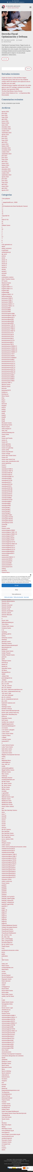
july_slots (4, 701)
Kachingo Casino (6, 706)
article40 (4, 273)
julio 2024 (4, 155)
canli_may (4, 430)
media (3, 766)
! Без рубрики (6, 198)
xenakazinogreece (7, 1138)
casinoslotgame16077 (8, 536)
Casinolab (4, 524)
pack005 (4, 891)
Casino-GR (5, 457)
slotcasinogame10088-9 (8, 1015)
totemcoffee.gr (6, 1096)
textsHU (4, 1084)
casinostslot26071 (7, 565)
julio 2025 (4, 136)
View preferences (16, 594)
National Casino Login (8, 797)
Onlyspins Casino (6, 879)
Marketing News (6, 760)
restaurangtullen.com (7, 967)
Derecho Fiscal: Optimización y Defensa (14, 35)
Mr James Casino (7, 783)
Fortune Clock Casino (8, 626)
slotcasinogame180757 (8, 1021)
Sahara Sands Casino (7, 1002)
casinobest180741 (7, 474)
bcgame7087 (5, 290)
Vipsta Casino (5, 1119)
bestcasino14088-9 (7, 302)
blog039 (4, 405)
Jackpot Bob (5, 676)
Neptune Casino (6, 799)
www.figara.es (6, 1132)
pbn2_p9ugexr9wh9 (7, 940)
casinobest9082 (6, 505)
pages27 (4, 917)
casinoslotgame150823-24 (9, 534)
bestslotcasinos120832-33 (9, 348)
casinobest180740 (7, 473)
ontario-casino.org (7, 881)
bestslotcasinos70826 (8, 380)
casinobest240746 (7, 488)
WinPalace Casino (7, 1128)
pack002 (4, 887)
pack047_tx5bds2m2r (8, 902)
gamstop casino (6, 641)
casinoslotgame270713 (8, 547)
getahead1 (5, 649)
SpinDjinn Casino (6, 1063)
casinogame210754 (7, 522)
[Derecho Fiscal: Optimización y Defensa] (16, 21)
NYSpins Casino (6, 843)
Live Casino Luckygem (8, 730)
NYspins (4, 841)
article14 (4, 267)
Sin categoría (5, 1011)
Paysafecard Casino (7, 929)
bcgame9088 (5, 292)
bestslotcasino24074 (8, 334)
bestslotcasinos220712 (8, 363)
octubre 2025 (5, 131)
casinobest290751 (7, 494)
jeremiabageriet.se (7, 678)
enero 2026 (5, 125)
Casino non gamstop (7, 448)
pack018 (4, 893)
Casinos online (6, 528)
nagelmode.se (6, 795)
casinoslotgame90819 (8, 553)
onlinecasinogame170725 (9, 860)
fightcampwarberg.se (7, 622)
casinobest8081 (6, 503)
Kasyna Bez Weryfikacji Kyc (9, 714)
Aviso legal (26, 597)
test (3, 1082)
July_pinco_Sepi (6, 693)
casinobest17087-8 (7, 471)
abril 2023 (4, 184)
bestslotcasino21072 (8, 333)
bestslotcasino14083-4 (8, 327)
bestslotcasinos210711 (8, 361)
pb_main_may (6, 937)
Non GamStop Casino (8, 833)
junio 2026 (4, 115)
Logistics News (6, 735)
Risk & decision (6, 981)
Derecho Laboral (6, 613)
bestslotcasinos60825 (8, 379)
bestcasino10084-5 (7, 298)
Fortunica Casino (6, 628)
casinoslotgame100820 (8, 530)
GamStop (4, 639)
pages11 (4, 914)
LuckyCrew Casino (7, 753)
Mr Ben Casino (6, 781)
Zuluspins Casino (6, 1142)
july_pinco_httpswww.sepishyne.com (12, 689)
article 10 (4, 260)
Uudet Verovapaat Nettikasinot (10, 1111)
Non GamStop (5, 831)
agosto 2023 (5, 177)
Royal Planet (5, 988)
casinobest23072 (7, 486)
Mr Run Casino (6, 787)
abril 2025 (4, 142)
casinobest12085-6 (7, 469)
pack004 (4, 889)
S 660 (3, 1000)
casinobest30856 (7, 497)
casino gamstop (6, 444)
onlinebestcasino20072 (8, 848)
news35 (4, 818)
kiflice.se (4, 716)
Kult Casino (5, 720)
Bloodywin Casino (7, 423)
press (3, 952)
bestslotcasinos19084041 (9, 357)
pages (3, 908)
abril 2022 (4, 188)
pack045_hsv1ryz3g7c (8, 896)
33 (2, 229)
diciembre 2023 (6, 169)
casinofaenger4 (6, 513)
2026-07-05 (5, 219)
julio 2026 (4, 113)
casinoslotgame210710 (8, 542)
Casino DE (4, 442)
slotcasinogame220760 (8, 1033)
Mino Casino (5, 774)
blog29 (4, 411)
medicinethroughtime (7, 768)
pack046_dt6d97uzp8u (8, 898)
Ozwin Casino (5, 883)
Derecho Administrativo (8, 601)
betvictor (4, 388)
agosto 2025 (5, 134)
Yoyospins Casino (7, 1140)
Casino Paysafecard (7, 451)
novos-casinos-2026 (7, 839)
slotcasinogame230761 (8, 1034)
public (3, 954)
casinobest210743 (7, 480)
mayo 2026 (5, 117)
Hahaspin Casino (6, 660)
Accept (16, 585)
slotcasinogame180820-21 (9, 1023)
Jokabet (4, 680)
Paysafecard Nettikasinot (9, 933)
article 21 (4, 265)
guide (3, 659)
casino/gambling (6, 463)
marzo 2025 (5, 144)
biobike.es (5, 392)
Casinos (4, 526)
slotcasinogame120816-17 (9, 1017)
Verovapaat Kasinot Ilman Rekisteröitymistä (14, 1113)
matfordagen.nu (6, 762)
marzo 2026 (5, 121)
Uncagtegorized (6, 1105)
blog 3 (3, 402)
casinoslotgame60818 (8, 551)
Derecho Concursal (7, 605)
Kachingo (4, 705)
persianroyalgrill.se (7, 942)
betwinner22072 (6, 390)
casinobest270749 (7, 492)
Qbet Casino (5, 960)
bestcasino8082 (6, 310)
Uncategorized (6, 1107)
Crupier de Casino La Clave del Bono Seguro (14, 77)
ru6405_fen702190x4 (8, 996)
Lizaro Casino (5, 731)
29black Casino (6, 225)
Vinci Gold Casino (6, 1117)
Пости (3, 1146)
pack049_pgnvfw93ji (7, 904)
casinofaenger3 (6, 511)
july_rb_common (6, 697)
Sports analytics (6, 1073)
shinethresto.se (6, 1010)
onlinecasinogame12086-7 (9, 856)
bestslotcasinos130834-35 (9, 350)
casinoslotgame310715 (8, 549)
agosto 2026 (5, 111)
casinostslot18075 (7, 559)
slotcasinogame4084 (8, 1044)
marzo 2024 (5, 163)
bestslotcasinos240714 (8, 367)
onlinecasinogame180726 (9, 862)
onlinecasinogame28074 (8, 871)
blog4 (3, 419)
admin (3, 246)
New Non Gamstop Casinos (9, 810)
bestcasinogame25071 (8, 317)
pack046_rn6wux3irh (7, 900)
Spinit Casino (5, 1065)
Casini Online (5, 434)
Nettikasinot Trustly (7, 804)
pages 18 (4, 910)
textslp (4, 1086)
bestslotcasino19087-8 (8, 331)
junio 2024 (4, 157)
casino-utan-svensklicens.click (10, 461)
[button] (30, 575)
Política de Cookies (8, 597)
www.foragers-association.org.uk (11, 1134)
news (3, 812)
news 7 (4, 814)
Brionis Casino (6, 427)
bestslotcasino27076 (8, 336)
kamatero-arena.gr (7, 708)
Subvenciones (6, 1077)
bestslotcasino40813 (8, 342)
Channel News (6, 572)
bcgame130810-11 (7, 287)
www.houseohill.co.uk (8, 1136)
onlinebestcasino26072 (8, 850)
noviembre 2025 (6, 129)
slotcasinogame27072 (8, 1038)
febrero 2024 (5, 165)
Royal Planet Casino (7, 990)
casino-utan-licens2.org (8, 459)
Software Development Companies (11, 1054)
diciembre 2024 (6, 148)
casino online (5, 450)
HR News (4, 670)
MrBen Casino (6, 789)
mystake (4, 791)
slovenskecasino (6, 1052)
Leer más (5, 59)
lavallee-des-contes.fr (8, 722)
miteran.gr (4, 776)
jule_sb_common (6, 687)
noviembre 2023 (6, 171)
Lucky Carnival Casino (8, 745)
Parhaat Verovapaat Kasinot (9, 927)
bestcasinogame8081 (8, 323)
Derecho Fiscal (7, 41)
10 (2, 204)
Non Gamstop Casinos (8, 835)
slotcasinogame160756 (8, 1019)
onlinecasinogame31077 (8, 877)
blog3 (3, 413)
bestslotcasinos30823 (8, 375)
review (3, 971)
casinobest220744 (7, 484)
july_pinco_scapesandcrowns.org (11, 691)
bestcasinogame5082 (8, 321)
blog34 (4, 415)
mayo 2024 (5, 159)
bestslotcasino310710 (8, 340)
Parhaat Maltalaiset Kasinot (9, 925)
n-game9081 (5, 793)
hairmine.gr (5, 662)
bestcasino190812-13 (8, 306)
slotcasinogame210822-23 (9, 1031)
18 (2, 214)
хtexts (3, 1150)
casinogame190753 (7, 520)
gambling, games (6, 634)
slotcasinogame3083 (8, 1040)
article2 (4, 269)
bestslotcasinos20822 (8, 359)
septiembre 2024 (6, 154)
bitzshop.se (5, 394)
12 (2, 210)
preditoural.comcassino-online (10, 950)
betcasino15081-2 (7, 382)
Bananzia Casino (6, 283)
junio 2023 (4, 180)
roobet (3, 985)
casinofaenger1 (6, 507)
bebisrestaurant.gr (7, 296)
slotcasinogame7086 (8, 1048)
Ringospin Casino (6, 979)
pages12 (4, 916)
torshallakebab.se (7, 1094)
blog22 (4, 409)
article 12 (4, 262)
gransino (4, 657)
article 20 (4, 263)
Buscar (28, 68)
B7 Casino (4, 281)
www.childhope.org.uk (8, 1130)
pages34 (4, 923)
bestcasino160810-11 (8, 304)
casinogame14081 (7, 515)
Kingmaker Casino (7, 718)
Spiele (3, 1057)
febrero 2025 (5, 146)
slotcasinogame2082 (8, 1027)
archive (4, 256)
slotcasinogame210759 (8, 1029)
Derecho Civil (5, 603)
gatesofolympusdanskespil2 (10, 645)
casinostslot (5, 555)
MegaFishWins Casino (8, 770)
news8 (3, 823)
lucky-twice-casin (7, 751)
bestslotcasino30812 (8, 338)
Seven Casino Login (7, 1008)
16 (2, 212)
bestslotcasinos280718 (8, 371)
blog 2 (3, 400)
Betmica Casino (6, 386)
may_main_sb (6, 764)
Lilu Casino (5, 728)
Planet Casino (5, 946)
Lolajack (4, 737)
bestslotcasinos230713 (8, 365)
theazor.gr (4, 1088)
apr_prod (4, 254)
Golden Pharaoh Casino (8, 655)
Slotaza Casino (6, 1013)
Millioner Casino (6, 772)
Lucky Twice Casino (7, 747)
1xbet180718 (5, 216)
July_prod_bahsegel (7, 695)
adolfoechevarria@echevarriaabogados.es (16, 2)
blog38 (4, 417)
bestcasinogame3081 (8, 319)
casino (3, 436)
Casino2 (4, 467)
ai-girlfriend (5, 250)
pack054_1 (5, 906)
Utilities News (6, 1109)
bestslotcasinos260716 (8, 369)
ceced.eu (4, 570)
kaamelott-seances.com (8, 703)
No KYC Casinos (6, 829)
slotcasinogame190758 (8, 1025)
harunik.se (4, 666)
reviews (4, 973)
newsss (4, 827)
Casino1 (4, 465)
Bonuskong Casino (7, 425)
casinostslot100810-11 (8, 557)
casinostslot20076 (7, 561)
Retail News (5, 969)
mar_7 (3, 758)
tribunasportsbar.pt (7, 1098)
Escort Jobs (5, 620)
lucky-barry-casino (7, 749)
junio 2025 (4, 138)
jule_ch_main (5, 683)
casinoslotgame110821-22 (9, 532)
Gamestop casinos (7, 637)
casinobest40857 (7, 501)
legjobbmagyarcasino (8, 724)
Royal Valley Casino (7, 994)
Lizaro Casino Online (7, 733)
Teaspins (4, 1080)
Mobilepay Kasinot (7, 777)
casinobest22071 (7, 482)
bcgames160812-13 (7, 294)
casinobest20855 (7, 478)
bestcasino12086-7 (7, 300)
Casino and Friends (7, 438)
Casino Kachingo (6, 446)
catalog (4, 568)
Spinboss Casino (6, 1061)
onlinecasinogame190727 (9, 864)
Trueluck (4, 1102)
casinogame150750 (7, 517)
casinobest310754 (7, 499)
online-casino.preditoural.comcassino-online (14, 846)
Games (4, 636)
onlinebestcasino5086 (8, 852)
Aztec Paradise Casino (8, 279)
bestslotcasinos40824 (8, 377)
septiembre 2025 (6, 132)
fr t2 (3, 630)
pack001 (4, 885)
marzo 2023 (5, 186)
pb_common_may (7, 935)
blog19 (4, 407)
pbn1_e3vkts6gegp (7, 939)
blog (3, 398)
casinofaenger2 (6, 509)
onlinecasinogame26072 (8, 868)
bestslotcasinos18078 (8, 356)
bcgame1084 (5, 285)
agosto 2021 (5, 190)
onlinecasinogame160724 (9, 858)
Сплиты (4, 1148)
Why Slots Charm (6, 1125)
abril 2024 (4, 161)
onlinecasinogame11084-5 (9, 854)
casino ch (4, 440)
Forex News (5, 624)
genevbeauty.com (6, 647)
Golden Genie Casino (7, 651)
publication (5, 956)
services (4, 1006)
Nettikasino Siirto (6, 800)
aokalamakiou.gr (6, 252)
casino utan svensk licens (9, 455)
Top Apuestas (5, 1092)
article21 (4, 271)
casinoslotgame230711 (8, 545)
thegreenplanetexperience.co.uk (10, 1090)
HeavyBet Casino (6, 668)
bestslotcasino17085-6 (8, 329)
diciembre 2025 (6, 127)
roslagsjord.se (6, 986)
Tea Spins (4, 1079)
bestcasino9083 (6, 311)
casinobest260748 (7, 490)
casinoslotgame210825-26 (9, 543)
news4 (3, 820)
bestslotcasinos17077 (8, 354)
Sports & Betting (6, 1071)
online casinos (6, 845)
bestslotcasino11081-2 (8, 325)
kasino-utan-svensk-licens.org (10, 712)
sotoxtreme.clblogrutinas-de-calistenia (12, 1056)
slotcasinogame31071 (8, 1042)
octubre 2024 (5, 152)
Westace (4, 1123)
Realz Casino (5, 965)
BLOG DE (4, 403)
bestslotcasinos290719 (8, 373)
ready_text (5, 963)
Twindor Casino (6, 1103)
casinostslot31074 (7, 567)
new (3, 808)
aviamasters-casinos (7, 277)
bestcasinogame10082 (8, 313)
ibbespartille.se (6, 672)
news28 (4, 816)
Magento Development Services (11, 754)
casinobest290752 (7, 496)
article (3, 258)
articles (4, 275)
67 (2, 237)
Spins (3, 1069)
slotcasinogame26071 (8, 1036)
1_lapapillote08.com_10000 (9, 202)
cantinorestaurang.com (8, 432)
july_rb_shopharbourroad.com (10, 699)
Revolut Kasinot (6, 975)
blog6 (3, 421)
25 (2, 223)
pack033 (4, 894)
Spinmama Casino (7, 1067)
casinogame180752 (7, 519)
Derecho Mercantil (7, 614)
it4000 (3, 674)
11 (2, 208)
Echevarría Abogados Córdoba (15, 1160)
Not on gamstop (6, 837)
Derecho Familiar (6, 607)
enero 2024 (5, 167)
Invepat (20, 40)
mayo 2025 (5, 140)
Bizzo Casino (5, 396)
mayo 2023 (5, 182)
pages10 (4, 912)
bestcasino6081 (6, 308)
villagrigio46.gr (6, 1115)
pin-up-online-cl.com (7, 944)
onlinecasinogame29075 (8, 873)
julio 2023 (4, 178)
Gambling (4, 632)
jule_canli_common (7, 682)
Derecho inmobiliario (7, 611)
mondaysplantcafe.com (8, 779)
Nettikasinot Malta (7, 802)
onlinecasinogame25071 (8, 866)
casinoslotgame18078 (8, 538)
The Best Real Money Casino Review (12, 91)
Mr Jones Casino (6, 785)
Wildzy (4, 1126)
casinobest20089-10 (7, 476)
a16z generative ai (7, 244)
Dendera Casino (6, 599)
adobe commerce (6, 248)
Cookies (24, 1159)
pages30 (4, 919)
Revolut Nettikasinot (7, 977)
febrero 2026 (5, 123)
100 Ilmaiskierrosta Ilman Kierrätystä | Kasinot (15, 206)
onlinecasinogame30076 (8, 875)
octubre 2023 (5, 173)
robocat (4, 983)
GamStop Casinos (7, 643)
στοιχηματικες (6, 1144)
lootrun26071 (5, 741)
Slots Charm (5, 1050)
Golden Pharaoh (6, 653)
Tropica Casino (6, 1100)
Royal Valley (5, 992)
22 (2, 221)
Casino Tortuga (6, 453)
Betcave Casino (6, 384)
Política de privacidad (18, 597)
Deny (16, 589)
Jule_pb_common (7, 685)
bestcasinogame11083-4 (9, 315)
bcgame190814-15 (7, 288)
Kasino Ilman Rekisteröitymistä (10, 710)
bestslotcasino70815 (8, 344)
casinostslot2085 (7, 563)
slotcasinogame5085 (8, 1046)
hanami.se (4, 664)
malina (3, 756)
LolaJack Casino (6, 739)
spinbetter (4, 1059)
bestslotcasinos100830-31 (9, 346)
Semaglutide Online (7, 1004)
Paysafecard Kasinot (7, 931)
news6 (3, 822)
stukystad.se (5, 1075)
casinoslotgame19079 (8, 540)
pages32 (4, 921)
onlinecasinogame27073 (8, 870)
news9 (3, 825)
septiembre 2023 (6, 175)
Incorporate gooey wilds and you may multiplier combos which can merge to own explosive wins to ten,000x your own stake (16, 81)
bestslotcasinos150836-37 (9, 352)
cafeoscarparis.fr (6, 428)
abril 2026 (4, 119)
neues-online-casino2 (8, 806)
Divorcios (4, 616)
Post (3, 948)
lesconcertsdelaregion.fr (8, 726)
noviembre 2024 (6, 150)
